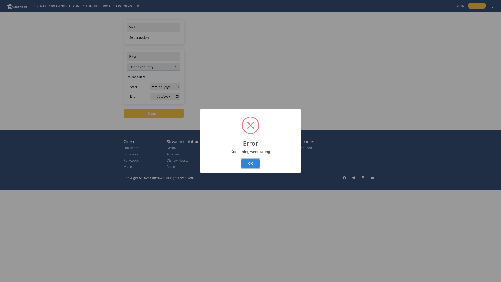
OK (250, 163)
